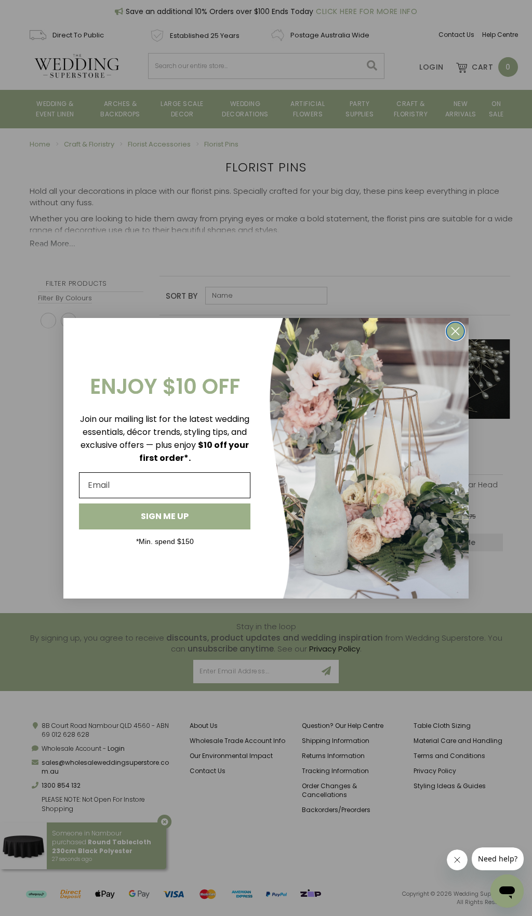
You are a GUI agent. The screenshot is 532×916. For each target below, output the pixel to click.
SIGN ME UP (165, 516)
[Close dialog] (455, 331)
